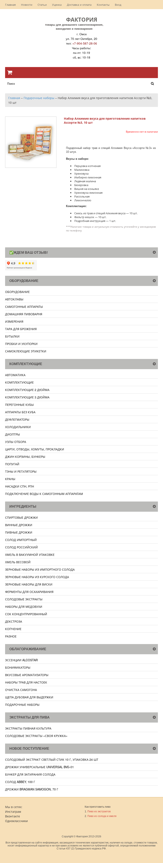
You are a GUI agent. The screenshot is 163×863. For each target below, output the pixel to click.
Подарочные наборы (22, 704)
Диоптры (12, 434)
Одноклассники (16, 821)
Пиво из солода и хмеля (102, 816)
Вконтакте (12, 816)
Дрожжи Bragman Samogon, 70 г (31, 789)
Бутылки (12, 336)
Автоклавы (14, 299)
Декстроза (13, 621)
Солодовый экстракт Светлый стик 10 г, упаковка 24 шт (51, 759)
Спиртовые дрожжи (21, 517)
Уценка (57, 5)
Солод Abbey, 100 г (20, 782)
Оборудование (17, 292)
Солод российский (21, 547)
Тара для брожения (21, 329)
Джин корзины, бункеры (25, 456)
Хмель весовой (18, 562)
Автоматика (15, 375)
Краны (10, 479)
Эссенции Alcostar (21, 660)
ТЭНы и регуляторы (21, 471)
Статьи (42, 5)
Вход (118, 5)
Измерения (14, 321)
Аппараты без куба (20, 412)
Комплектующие (19, 382)
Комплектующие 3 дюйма (27, 397)
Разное (11, 636)
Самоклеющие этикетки (25, 351)
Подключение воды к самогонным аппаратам (44, 494)
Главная (10, 5)
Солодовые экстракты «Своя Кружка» (36, 736)
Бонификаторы (17, 667)
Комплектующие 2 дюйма (27, 390)
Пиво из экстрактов (99, 811)
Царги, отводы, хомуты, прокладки (34, 449)
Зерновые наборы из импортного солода (40, 569)
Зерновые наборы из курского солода (37, 577)
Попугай (12, 464)
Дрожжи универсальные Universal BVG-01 (39, 767)
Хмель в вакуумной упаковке (30, 554)
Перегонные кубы (19, 404)
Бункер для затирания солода (30, 774)
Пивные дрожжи (18, 532)
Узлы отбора (15, 442)
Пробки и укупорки (21, 344)
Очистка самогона (21, 690)
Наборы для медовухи (23, 606)
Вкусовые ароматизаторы (26, 675)
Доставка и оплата (79, 5)
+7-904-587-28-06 (84, 43)
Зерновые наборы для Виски (28, 584)
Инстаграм (13, 811)
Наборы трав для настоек (26, 682)
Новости (26, 5)
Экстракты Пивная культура (28, 728)
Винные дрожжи (18, 525)
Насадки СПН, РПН (19, 486)
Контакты (103, 5)
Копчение (13, 629)
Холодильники (18, 427)
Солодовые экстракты (23, 599)
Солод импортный (21, 540)
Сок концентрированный (26, 614)
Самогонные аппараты (24, 306)
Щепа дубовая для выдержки (29, 697)
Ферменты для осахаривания (29, 592)
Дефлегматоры (17, 419)
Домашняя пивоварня (23, 314)
